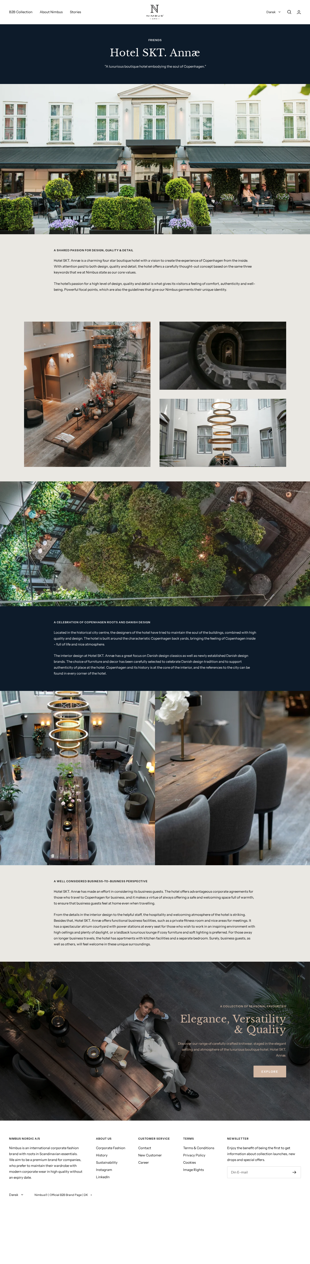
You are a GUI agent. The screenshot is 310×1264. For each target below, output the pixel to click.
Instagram (104, 1170)
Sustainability (107, 1162)
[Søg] (289, 12)
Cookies (189, 1162)
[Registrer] (294, 1172)
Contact (144, 1148)
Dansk (271, 12)
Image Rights (193, 1170)
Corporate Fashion (110, 1148)
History (102, 1155)
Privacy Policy (194, 1155)
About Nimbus (51, 12)
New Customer (150, 1155)
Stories (75, 12)
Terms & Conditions (198, 1148)
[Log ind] (299, 12)
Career (143, 1162)
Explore (269, 1071)
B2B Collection (20, 12)
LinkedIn (103, 1177)
